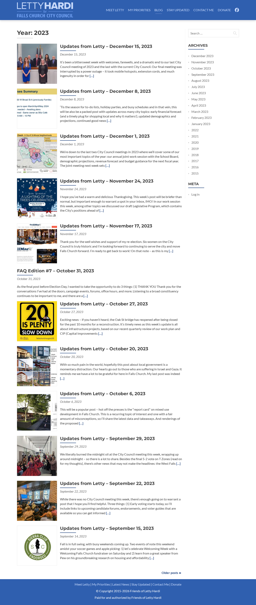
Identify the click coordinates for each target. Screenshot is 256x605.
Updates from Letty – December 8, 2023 (105, 91)
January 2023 (200, 124)
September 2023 (202, 74)
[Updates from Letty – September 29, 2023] (37, 455)
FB (237, 10)
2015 (195, 173)
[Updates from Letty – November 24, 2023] (37, 198)
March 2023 (199, 111)
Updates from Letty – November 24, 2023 (106, 181)
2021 (195, 136)
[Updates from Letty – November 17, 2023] (37, 243)
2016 (195, 167)
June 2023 (198, 93)
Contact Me (160, 584)
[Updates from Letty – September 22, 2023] (37, 500)
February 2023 (201, 117)
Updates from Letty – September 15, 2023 (107, 528)
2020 (195, 142)
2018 (195, 155)
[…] (92, 76)
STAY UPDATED (178, 10)
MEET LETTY (115, 10)
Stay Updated (140, 584)
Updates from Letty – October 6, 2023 (102, 393)
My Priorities (101, 584)
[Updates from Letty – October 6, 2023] (37, 410)
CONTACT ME (203, 10)
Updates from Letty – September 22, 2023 (107, 483)
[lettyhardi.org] (45, 10)
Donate (176, 584)
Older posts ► (172, 573)
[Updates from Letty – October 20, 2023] (37, 366)
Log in (195, 194)
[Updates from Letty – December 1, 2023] (37, 153)
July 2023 (198, 87)
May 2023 (198, 99)
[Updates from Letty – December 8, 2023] (37, 108)
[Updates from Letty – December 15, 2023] (37, 63)
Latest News (120, 584)
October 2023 (201, 68)
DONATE (224, 10)
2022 (195, 130)
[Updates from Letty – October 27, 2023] (37, 321)
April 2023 (198, 105)
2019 (195, 148)
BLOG (158, 10)
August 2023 (200, 80)
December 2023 (202, 56)
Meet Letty (82, 584)
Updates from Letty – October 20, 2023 (104, 348)
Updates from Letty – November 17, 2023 (106, 226)
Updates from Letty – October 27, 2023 (104, 304)
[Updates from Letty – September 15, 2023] (37, 545)
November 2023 (202, 62)
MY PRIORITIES (139, 10)
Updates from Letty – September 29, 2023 (107, 438)
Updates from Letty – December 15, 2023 (106, 46)
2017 (195, 161)
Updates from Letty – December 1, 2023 (105, 136)
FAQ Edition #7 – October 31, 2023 (55, 271)
